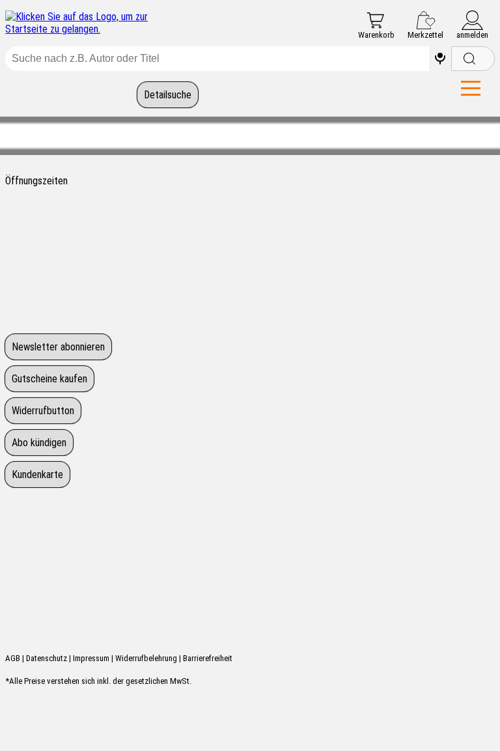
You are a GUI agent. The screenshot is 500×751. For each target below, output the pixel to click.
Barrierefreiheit (207, 658)
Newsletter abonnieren (58, 347)
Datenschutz (46, 658)
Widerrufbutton (43, 410)
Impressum (91, 658)
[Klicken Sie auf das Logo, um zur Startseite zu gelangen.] (84, 22)
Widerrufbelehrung (146, 658)
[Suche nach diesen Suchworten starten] (473, 58)
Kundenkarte (37, 474)
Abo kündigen (39, 442)
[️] (440, 58)
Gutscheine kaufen (49, 379)
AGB (12, 658)
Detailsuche (167, 95)
